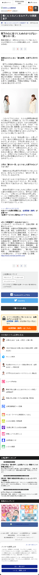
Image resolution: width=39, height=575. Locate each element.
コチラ (22, 215)
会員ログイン (7, 2)
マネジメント (7, 277)
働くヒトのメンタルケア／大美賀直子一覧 (16, 23)
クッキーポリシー (31, 545)
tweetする (21, 301)
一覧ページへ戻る (19, 308)
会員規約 (34, 533)
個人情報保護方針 (8, 537)
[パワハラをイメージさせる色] (11, 492)
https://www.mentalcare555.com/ (13, 256)
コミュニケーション (9, 281)
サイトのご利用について (23, 535)
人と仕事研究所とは (25, 533)
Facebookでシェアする (22, 295)
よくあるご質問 (5, 533)
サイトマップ (18, 539)
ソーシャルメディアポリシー (24, 537)
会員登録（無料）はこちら (19, 328)
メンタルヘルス (18, 277)
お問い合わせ (33, 2)
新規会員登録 (11, 535)
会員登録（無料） (13, 321)
